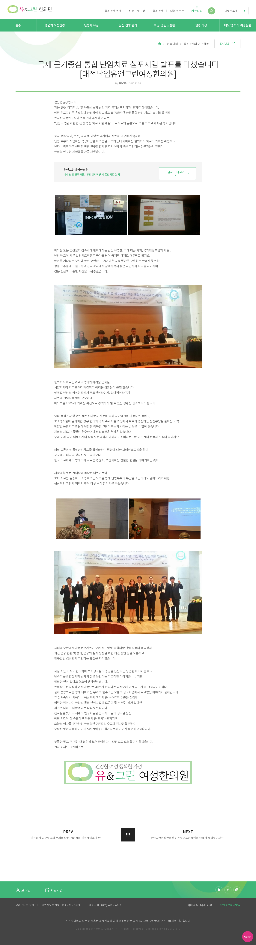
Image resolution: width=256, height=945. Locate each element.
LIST (128, 834)
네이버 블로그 (218, 889)
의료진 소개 (231, 11)
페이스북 (227, 889)
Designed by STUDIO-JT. (163, 928)
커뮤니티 (172, 43)
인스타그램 (236, 889)
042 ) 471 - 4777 (111, 905)
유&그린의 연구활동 (196, 43)
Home (159, 43)
